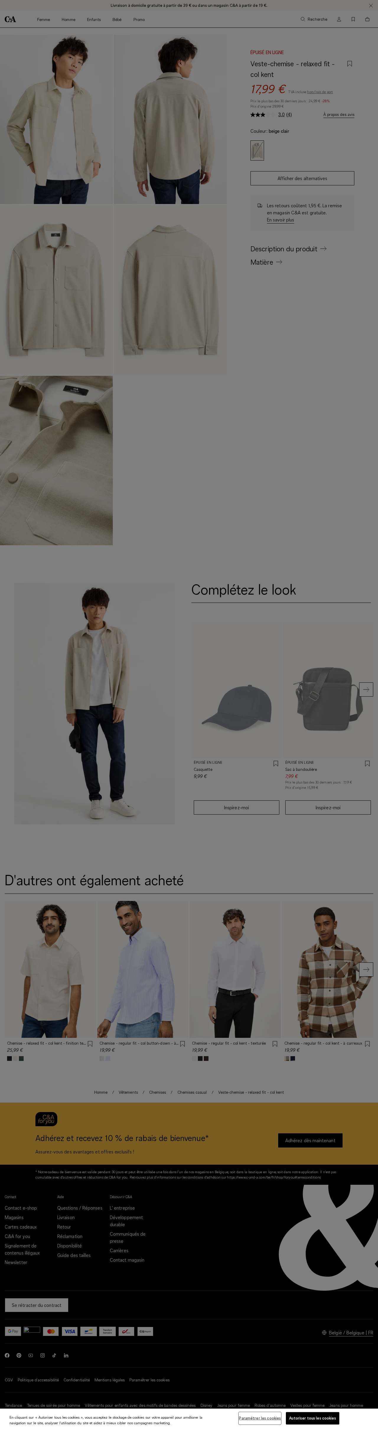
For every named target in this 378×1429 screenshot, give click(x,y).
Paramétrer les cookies (260, 1418)
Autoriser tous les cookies (312, 1418)
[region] (189, 1419)
